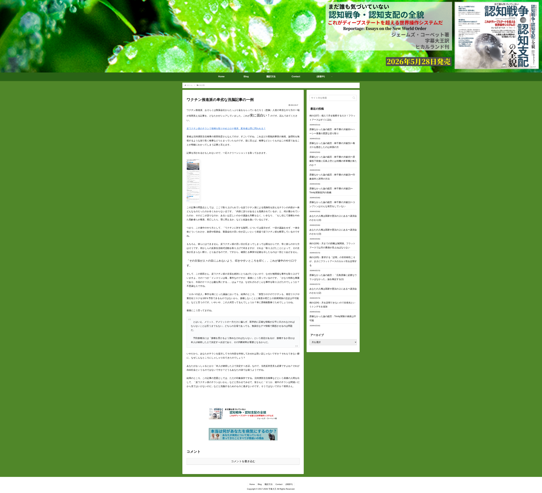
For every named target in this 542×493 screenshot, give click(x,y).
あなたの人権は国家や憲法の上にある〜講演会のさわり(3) (333, 232)
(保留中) (289, 484)
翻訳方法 (269, 484)
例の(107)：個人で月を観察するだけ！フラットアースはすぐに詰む (332, 117)
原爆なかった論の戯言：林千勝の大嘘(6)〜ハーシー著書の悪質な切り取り (332, 131)
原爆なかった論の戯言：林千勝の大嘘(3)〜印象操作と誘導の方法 (332, 176)
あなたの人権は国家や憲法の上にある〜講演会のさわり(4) (333, 218)
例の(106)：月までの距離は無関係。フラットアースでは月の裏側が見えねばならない (332, 245)
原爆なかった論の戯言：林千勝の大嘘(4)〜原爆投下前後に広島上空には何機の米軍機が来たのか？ (333, 161)
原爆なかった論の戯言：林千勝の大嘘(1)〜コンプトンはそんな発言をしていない (332, 204)
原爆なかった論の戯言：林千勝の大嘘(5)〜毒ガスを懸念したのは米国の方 (332, 145)
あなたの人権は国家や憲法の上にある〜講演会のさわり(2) (333, 291)
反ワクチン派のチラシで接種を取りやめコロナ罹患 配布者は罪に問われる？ (226, 128)
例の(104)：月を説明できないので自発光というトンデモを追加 (332, 304)
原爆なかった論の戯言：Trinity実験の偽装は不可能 (332, 318)
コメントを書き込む (243, 461)
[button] (353, 97)
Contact (279, 484)
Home (252, 484)
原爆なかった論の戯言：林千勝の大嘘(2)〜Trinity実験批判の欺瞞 (331, 190)
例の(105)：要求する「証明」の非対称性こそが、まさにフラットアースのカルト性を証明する (333, 261)
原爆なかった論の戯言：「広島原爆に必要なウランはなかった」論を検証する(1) (333, 277)
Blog (260, 484)
